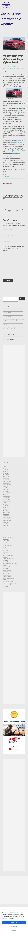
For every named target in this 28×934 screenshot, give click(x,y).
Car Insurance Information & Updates (11, 19)
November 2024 (6, 497)
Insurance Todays (7, 567)
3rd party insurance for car (9, 537)
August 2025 (6, 486)
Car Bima (14, 66)
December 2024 (6, 496)
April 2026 (5, 473)
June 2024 (5, 506)
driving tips (5, 552)
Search (4, 295)
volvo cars (5, 586)
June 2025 (5, 489)
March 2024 (6, 511)
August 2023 (6, 522)
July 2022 (5, 527)
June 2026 (5, 470)
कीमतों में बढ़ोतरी (9, 195)
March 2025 (6, 491)
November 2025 (6, 481)
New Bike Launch (7, 575)
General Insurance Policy (9, 558)
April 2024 (5, 509)
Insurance (5, 565)
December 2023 (6, 515)
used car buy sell (7, 585)
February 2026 (6, 476)
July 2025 (5, 488)
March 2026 (6, 475)
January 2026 (6, 478)
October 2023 (6, 519)
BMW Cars (5, 542)
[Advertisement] (14, 401)
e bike (4, 553)
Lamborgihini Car (7, 570)
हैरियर (13, 154)
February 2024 (6, 512)
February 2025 (6, 493)
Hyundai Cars (6, 562)
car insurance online (18, 68)
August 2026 (6, 466)
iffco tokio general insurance (9, 563)
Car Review (5, 549)
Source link (6, 176)
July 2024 (5, 504)
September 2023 (7, 520)
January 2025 (6, 494)
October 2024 (6, 499)
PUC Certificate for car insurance (11, 580)
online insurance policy (8, 578)
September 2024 (7, 501)
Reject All (14, 930)
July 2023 (5, 524)
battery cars (5, 539)
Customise (14, 926)
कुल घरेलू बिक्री (15, 112)
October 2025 (6, 483)
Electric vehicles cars (8, 555)
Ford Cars (5, 557)
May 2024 (5, 507)
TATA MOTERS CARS (8, 581)
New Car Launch (7, 576)
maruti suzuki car (7, 571)
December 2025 (6, 479)
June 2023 (5, 525)
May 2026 (5, 471)
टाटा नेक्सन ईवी (15, 195)
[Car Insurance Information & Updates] (6, 5)
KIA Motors (5, 568)
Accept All (14, 922)
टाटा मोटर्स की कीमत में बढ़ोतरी (9, 197)
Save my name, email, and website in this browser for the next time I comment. (14, 248)
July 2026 (5, 468)
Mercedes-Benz (6, 573)
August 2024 (6, 502)
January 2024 (6, 514)
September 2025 (7, 484)
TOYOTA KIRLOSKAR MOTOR (10, 583)
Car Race (5, 547)
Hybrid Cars (5, 560)
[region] (14, 920)
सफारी (18, 154)
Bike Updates (6, 540)
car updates (5, 550)
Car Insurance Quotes (8, 545)
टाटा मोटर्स (21, 195)
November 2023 (6, 517)
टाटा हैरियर (17, 197)
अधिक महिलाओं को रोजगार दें (16, 143)
